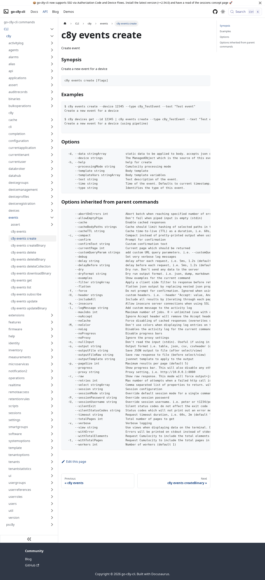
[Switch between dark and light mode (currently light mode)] (223, 12)
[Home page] (65, 24)
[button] (29, 29)
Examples (225, 31)
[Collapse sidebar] (29, 539)
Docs (34, 11)
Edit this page (76, 461)
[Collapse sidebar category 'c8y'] (52, 36)
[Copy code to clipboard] (205, 80)
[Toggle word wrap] (198, 106)
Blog (55, 11)
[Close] (260, 3)
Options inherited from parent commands (237, 44)
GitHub (30, 565)
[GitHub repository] (215, 12)
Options (224, 37)
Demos (68, 11)
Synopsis (225, 25)
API (45, 11)
